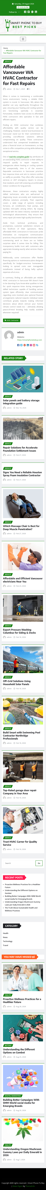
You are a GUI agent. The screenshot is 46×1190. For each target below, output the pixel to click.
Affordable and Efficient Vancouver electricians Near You (23, 580)
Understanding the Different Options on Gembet (19, 1051)
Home (5, 48)
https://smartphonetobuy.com (29, 340)
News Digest (18, 1186)
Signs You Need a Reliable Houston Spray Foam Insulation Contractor (22, 474)
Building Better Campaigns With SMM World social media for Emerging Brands (21, 1102)
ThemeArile (30, 1186)
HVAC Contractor (13, 320)
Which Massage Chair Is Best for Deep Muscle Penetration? (21, 527)
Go (39, 863)
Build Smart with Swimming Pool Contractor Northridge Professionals (21, 735)
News (5, 937)
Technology (7, 941)
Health (5, 933)
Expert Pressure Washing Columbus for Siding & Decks (19, 631)
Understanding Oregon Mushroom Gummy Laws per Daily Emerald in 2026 (22, 1152)
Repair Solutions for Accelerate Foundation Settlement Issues (20, 449)
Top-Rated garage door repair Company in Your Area (19, 792)
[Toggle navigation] (23, 39)
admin (9, 89)
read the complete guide (19, 157)
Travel (5, 945)
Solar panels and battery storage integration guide (21, 402)
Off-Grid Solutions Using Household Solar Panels (17, 683)
